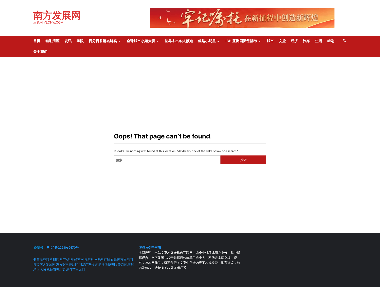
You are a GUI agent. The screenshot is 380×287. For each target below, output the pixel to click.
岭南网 (79, 259)
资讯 (68, 41)
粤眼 (80, 41)
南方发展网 (57, 15)
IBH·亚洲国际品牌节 (241, 41)
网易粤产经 (102, 259)
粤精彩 (89, 259)
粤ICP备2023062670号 (63, 247)
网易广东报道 (88, 264)
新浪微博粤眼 (107, 264)
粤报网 (54, 259)
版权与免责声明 (150, 247)
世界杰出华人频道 (179, 41)
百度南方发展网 (122, 259)
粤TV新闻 (67, 259)
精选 (330, 41)
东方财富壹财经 (67, 264)
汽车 (306, 41)
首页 (36, 41)
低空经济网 (41, 259)
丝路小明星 (207, 41)
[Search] (344, 40)
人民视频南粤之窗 (53, 269)
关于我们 (40, 51)
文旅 (282, 41)
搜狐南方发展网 (44, 264)
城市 (270, 41)
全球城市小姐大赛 (141, 41)
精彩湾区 (52, 41)
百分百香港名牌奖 (103, 41)
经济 (294, 41)
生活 (318, 41)
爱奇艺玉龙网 (75, 269)
